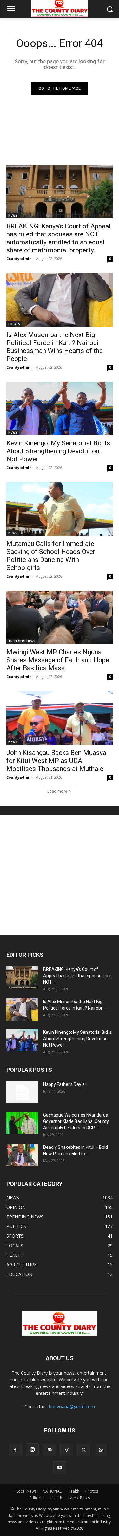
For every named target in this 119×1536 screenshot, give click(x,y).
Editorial (37, 1498)
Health (73, 1491)
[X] (83, 1450)
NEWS (12, 215)
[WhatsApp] (101, 1450)
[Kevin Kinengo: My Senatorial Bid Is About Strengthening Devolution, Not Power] (59, 408)
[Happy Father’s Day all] (22, 1092)
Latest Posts (79, 1498)
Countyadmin (19, 258)
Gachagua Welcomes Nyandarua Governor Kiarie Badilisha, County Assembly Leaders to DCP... (76, 1121)
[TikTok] (66, 1450)
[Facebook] (15, 1450)
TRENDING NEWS (21, 641)
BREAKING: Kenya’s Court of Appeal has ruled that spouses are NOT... (77, 976)
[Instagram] (32, 1449)
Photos (91, 1491)
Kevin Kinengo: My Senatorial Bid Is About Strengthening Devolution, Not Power (58, 451)
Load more (57, 791)
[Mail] (49, 1450)
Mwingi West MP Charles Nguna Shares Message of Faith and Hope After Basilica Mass (57, 660)
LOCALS (14, 324)
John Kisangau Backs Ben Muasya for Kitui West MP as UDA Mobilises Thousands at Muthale (56, 760)
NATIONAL (52, 1491)
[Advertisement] (59, 875)
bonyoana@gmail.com (72, 1406)
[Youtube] (59, 1467)
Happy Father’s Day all (65, 1084)
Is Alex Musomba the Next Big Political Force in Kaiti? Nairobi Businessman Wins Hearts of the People (54, 347)
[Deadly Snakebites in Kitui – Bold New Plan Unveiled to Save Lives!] (22, 1155)
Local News (26, 1491)
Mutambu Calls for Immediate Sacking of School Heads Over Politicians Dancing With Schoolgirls (50, 556)
